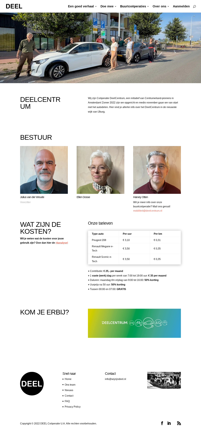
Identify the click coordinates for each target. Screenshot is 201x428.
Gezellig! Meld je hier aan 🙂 (111, 346)
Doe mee (107, 6)
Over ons (159, 6)
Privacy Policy (73, 406)
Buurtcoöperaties (133, 6)
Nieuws (69, 390)
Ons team (70, 384)
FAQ (67, 401)
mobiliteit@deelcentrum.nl (147, 210)
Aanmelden (181, 6)
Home (68, 379)
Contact (69, 395)
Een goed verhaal (81, 6)
